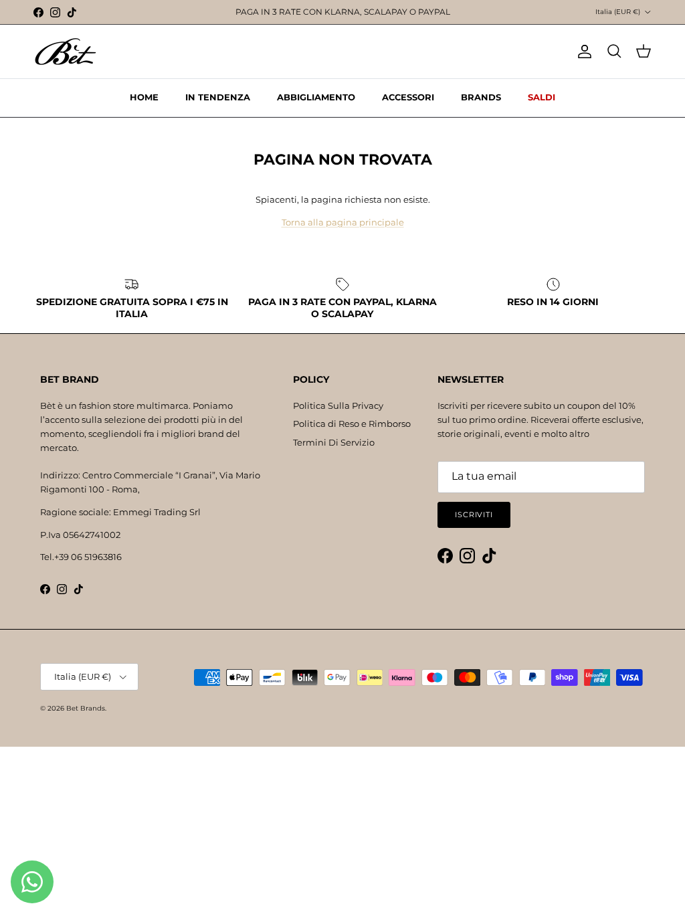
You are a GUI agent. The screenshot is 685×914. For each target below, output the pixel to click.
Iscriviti (474, 514)
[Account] (582, 51)
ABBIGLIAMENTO (316, 97)
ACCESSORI (408, 97)
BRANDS (481, 97)
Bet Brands (85, 708)
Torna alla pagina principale (343, 222)
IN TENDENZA (217, 97)
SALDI (541, 97)
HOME (144, 97)
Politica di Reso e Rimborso (352, 423)
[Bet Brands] (65, 51)
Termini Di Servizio (334, 442)
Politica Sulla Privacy (338, 405)
